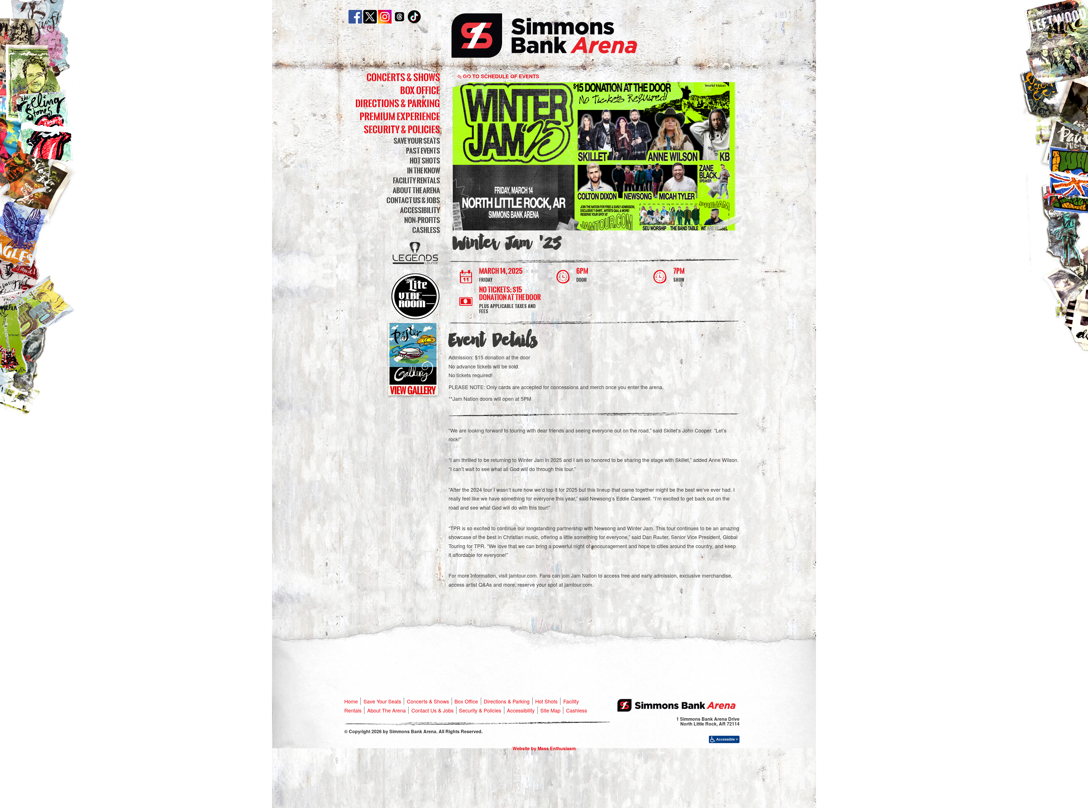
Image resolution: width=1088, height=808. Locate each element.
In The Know (423, 170)
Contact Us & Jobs (413, 200)
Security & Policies (402, 129)
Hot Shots (425, 161)
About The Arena (416, 190)
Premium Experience (400, 116)
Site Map (550, 710)
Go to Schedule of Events (500, 76)
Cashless (426, 230)
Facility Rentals (416, 180)
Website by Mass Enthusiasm (544, 748)
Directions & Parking (397, 103)
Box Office (420, 90)
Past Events (423, 151)
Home (351, 701)
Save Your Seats (417, 141)
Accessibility (420, 210)
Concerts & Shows (403, 77)
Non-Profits (422, 220)
